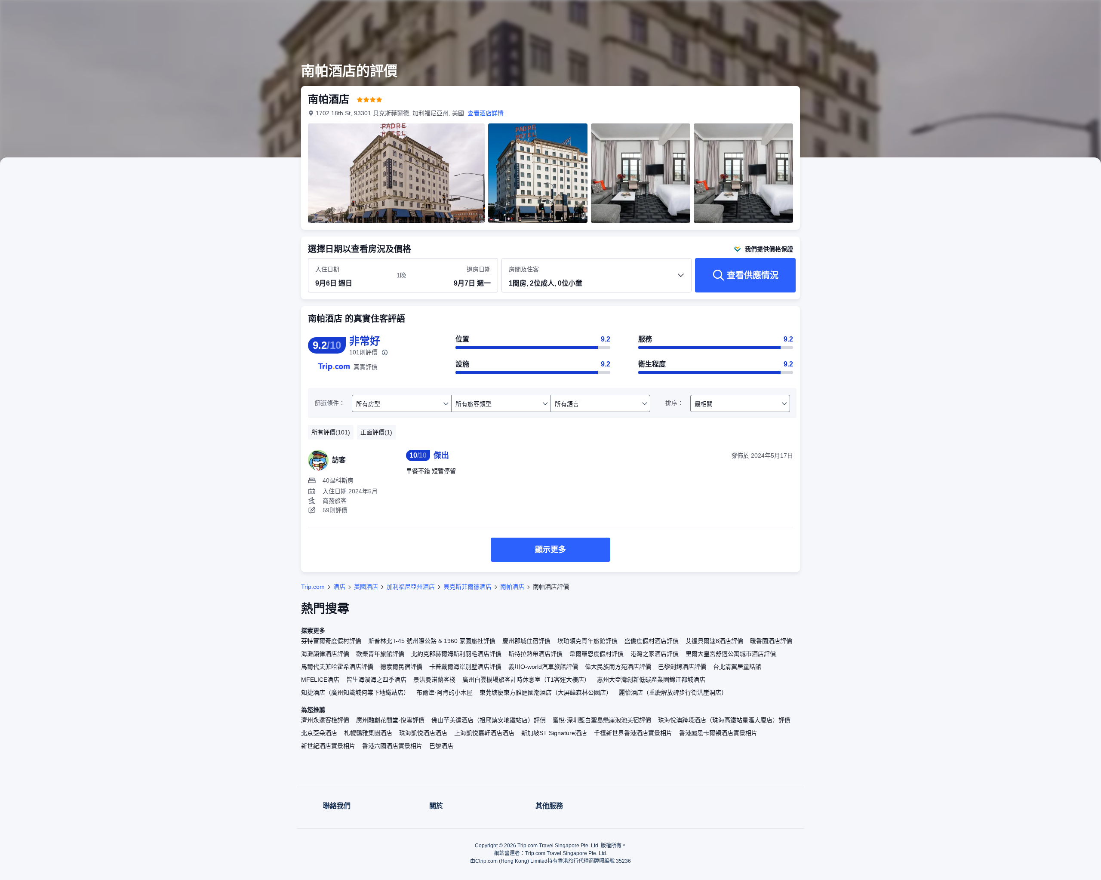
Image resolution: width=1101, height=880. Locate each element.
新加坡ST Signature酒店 (554, 732)
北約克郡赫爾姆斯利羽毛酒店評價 (456, 653)
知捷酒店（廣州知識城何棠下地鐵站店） (355, 692)
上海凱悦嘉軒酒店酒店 (484, 732)
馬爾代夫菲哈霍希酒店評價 (337, 666)
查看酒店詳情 (485, 113)
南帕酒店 (512, 586)
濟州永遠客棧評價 (325, 720)
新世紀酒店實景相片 (328, 745)
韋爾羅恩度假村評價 (596, 653)
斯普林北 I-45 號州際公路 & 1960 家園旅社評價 (431, 640)
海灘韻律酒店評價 (325, 653)
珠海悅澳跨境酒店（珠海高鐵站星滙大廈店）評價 (724, 720)
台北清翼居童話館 (737, 666)
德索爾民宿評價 (401, 666)
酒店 (339, 586)
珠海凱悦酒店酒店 (423, 732)
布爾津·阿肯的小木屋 (444, 692)
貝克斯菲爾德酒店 (467, 586)
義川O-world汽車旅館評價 (543, 666)
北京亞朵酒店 (319, 732)
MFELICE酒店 (320, 679)
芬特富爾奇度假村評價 (331, 640)
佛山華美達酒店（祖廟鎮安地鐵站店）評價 (488, 720)
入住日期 (327, 269)
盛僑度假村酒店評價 (651, 640)
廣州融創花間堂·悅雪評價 (390, 720)
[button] (919, 14)
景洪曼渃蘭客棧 (434, 679)
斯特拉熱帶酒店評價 (535, 653)
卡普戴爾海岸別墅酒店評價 (465, 666)
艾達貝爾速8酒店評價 (714, 640)
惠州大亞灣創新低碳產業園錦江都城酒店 (651, 679)
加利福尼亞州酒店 (411, 586)
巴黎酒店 (441, 745)
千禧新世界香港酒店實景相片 (633, 732)
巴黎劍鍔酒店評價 (682, 666)
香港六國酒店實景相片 (392, 745)
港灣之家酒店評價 (654, 653)
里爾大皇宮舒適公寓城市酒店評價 (731, 653)
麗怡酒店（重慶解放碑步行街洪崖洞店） (673, 692)
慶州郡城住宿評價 (526, 640)
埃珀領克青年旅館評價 (587, 640)
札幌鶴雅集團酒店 (368, 732)
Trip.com (313, 586)
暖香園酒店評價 (771, 640)
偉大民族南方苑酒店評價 (618, 666)
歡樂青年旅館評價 (380, 653)
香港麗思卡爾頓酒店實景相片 (718, 732)
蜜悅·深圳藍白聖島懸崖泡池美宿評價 (602, 720)
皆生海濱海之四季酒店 (376, 679)
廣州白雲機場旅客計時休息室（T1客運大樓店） (526, 679)
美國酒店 (366, 586)
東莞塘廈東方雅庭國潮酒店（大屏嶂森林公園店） (546, 692)
